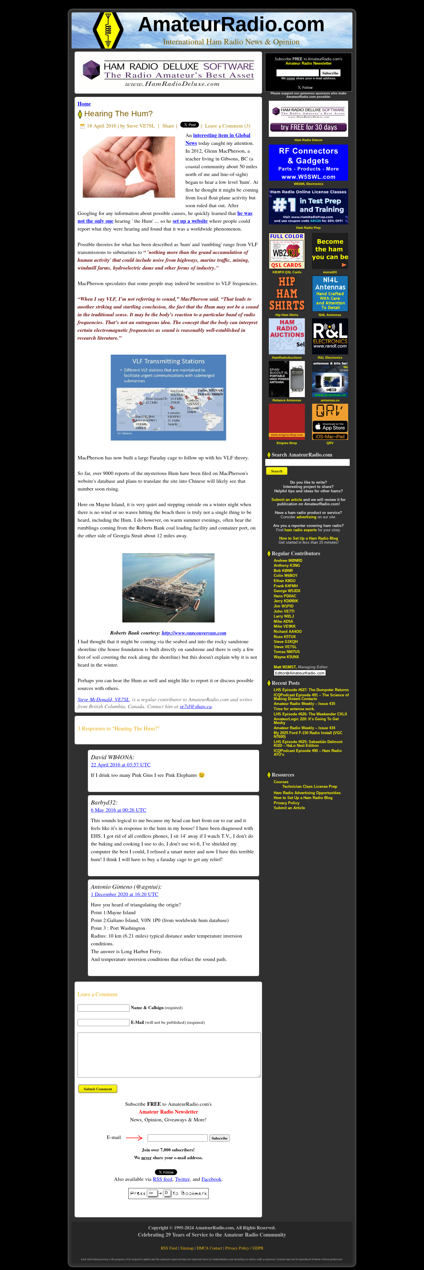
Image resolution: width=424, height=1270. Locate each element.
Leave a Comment (224, 125)
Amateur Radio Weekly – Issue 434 (304, 728)
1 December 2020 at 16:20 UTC (124, 894)
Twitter (182, 1178)
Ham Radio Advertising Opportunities (307, 793)
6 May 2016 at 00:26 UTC (118, 809)
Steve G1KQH (286, 641)
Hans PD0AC (285, 596)
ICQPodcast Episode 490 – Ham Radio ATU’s (308, 753)
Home (84, 103)
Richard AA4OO (288, 631)
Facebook (212, 1178)
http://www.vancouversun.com (194, 632)
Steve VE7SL (141, 125)
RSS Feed (169, 1248)
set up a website (190, 221)
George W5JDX (287, 591)
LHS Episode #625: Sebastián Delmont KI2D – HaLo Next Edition (308, 744)
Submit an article (286, 499)
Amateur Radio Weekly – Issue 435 (304, 704)
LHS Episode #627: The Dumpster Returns (311, 690)
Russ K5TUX (285, 637)
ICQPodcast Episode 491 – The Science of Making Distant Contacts (311, 697)
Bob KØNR (283, 570)
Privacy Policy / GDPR (244, 1248)
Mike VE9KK (285, 626)
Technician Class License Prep (309, 786)
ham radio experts (300, 530)
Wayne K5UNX (286, 657)
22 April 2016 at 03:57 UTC (121, 764)
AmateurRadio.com (231, 24)
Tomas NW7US (287, 652)
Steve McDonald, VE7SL (103, 699)
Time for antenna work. (294, 709)
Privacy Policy (286, 803)
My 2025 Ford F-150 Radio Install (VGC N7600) (308, 735)
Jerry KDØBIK (286, 601)
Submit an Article (289, 808)
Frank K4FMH (286, 586)
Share (168, 125)
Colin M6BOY (286, 575)
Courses (281, 782)
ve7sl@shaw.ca (196, 706)
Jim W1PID (283, 606)
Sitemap (187, 1248)
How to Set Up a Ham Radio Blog (308, 538)
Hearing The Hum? (117, 113)
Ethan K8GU (284, 581)
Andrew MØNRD (288, 560)
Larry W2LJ (284, 616)
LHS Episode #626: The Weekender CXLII (310, 714)
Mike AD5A (283, 621)
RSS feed (162, 1178)
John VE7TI (284, 611)
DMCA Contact (209, 1248)
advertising (306, 517)
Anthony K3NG (287, 565)
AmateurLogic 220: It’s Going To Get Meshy (306, 721)
